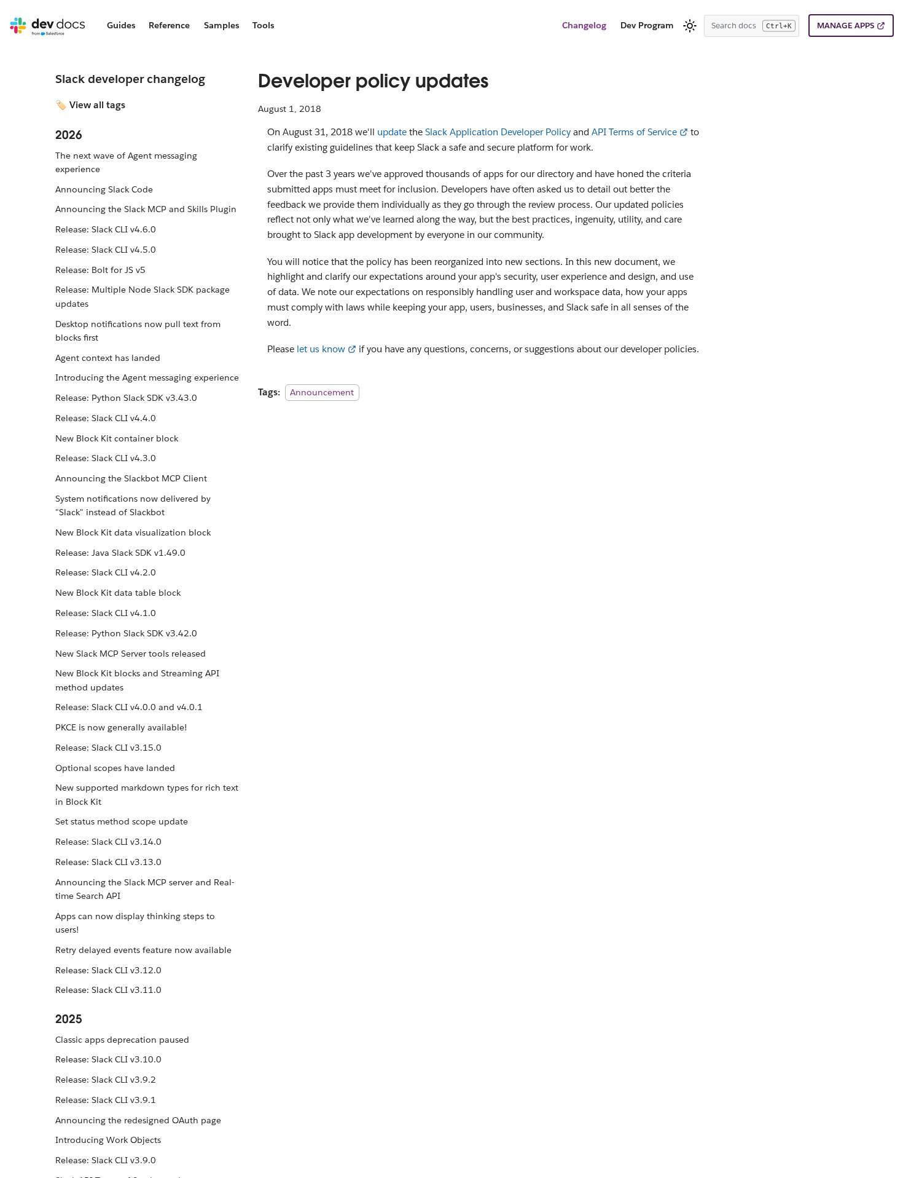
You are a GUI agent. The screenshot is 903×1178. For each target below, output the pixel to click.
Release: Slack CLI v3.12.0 (108, 970)
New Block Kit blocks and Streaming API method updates (137, 680)
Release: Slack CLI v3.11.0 (108, 989)
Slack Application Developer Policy (498, 132)
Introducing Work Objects (108, 1139)
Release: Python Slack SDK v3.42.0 (126, 633)
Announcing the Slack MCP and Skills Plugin (146, 209)
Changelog (584, 25)
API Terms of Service (634, 132)
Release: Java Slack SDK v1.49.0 (120, 552)
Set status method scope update (121, 821)
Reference (169, 25)
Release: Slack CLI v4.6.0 (105, 229)
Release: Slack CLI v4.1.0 (105, 613)
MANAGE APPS (845, 25)
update (392, 132)
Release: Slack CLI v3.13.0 (108, 862)
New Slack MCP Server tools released (130, 653)
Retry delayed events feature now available (143, 949)
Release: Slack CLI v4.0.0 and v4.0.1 (129, 707)
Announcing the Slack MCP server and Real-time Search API (144, 889)
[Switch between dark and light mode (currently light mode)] (690, 26)
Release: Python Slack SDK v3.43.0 (126, 397)
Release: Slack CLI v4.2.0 (105, 572)
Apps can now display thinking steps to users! (135, 923)
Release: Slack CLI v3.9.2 (105, 1079)
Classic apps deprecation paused (122, 1039)
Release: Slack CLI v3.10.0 (108, 1059)
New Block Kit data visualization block (133, 532)
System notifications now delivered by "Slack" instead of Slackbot (133, 505)
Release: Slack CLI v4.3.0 (105, 458)
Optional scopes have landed (115, 767)
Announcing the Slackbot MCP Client (131, 478)
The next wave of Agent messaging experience (126, 162)
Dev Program (647, 25)
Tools (263, 25)
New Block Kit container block (116, 438)
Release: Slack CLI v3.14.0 (108, 841)
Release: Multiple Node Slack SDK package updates (142, 296)
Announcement (322, 392)
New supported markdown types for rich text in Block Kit (146, 794)
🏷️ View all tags (90, 105)
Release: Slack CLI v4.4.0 (105, 418)
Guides (121, 25)
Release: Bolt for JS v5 (100, 269)
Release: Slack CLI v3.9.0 (105, 1160)
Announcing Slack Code (104, 189)
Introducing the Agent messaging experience (147, 377)
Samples (221, 25)
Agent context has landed (107, 357)
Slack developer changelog (130, 78)
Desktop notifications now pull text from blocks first (138, 330)
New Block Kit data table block (118, 592)
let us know (321, 349)
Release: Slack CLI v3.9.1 (105, 1099)
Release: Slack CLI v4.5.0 (105, 249)
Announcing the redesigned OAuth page (138, 1120)
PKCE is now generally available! (121, 727)
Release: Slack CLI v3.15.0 (108, 747)
